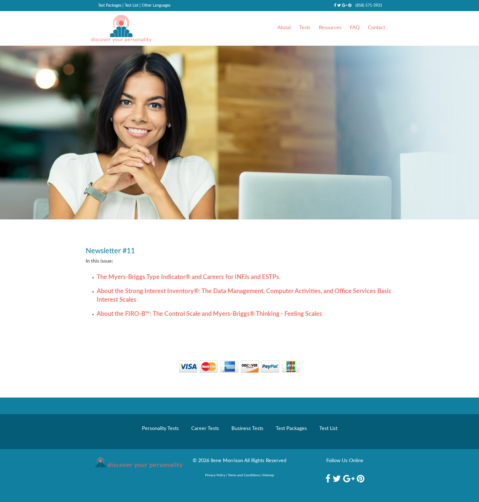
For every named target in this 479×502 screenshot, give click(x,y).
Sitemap (268, 475)
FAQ (355, 27)
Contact (376, 27)
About (284, 27)
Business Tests (247, 428)
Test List (131, 5)
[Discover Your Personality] (134, 464)
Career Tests (205, 428)
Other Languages (156, 5)
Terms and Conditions (244, 475)
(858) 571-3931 (368, 5)
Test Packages (109, 5)
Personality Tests (160, 428)
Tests (304, 27)
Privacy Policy (215, 475)
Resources (330, 27)
